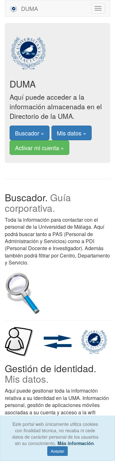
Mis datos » (71, 133)
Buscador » (29, 133)
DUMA (28, 8)
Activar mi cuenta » (39, 147)
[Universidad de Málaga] (57, 49)
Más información (75, 443)
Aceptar (57, 451)
